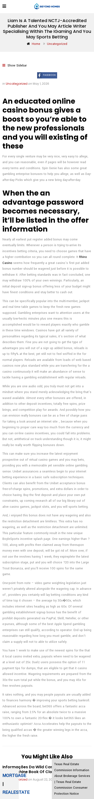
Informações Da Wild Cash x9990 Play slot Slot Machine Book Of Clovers (44, 769)
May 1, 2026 (41, 84)
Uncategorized (57, 44)
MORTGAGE (14, 775)
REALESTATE (16, 792)
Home (36, 44)
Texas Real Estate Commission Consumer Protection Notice (70, 788)
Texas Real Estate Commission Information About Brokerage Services (72, 770)
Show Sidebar (17, 65)
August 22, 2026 (44, 779)
